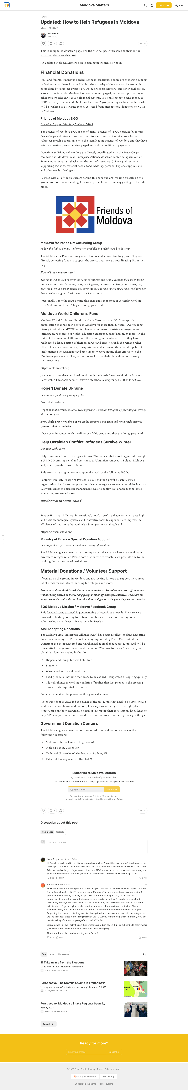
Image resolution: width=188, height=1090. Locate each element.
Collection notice (113, 1069)
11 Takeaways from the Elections (62, 962)
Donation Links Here (53, 449)
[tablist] (53, 832)
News (44, 16)
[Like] (43, 43)
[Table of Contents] (3, 545)
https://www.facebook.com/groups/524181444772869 (108, 380)
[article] (94, 968)
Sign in (179, 5)
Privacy (91, 1069)
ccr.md (99, 924)
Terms (100, 1069)
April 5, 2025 (47, 1007)
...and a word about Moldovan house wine (62, 966)
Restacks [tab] (60, 832)
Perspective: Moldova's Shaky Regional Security (73, 1003)
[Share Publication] (152, 5)
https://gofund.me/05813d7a (88, 920)
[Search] (145, 5)
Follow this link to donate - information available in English (75, 249)
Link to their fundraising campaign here (63, 395)
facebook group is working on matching (71, 612)
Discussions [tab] (63, 954)
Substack (79, 1083)
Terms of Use (108, 796)
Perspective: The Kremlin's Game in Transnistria (73, 983)
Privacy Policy (116, 799)
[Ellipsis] (146, 859)
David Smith (53, 34)
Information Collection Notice (93, 799)
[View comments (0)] (69, 1015)
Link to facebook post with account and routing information (75, 545)
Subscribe (163, 5)
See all (46, 1023)
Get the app (108, 1076)
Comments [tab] (47, 832)
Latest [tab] (52, 954)
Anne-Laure (53, 884)
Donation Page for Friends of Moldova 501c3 (67, 124)
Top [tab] (44, 954)
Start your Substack (86, 1076)
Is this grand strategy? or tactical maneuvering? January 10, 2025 (73, 987)
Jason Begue (53, 859)
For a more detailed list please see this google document (75, 694)
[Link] (36, 72)
